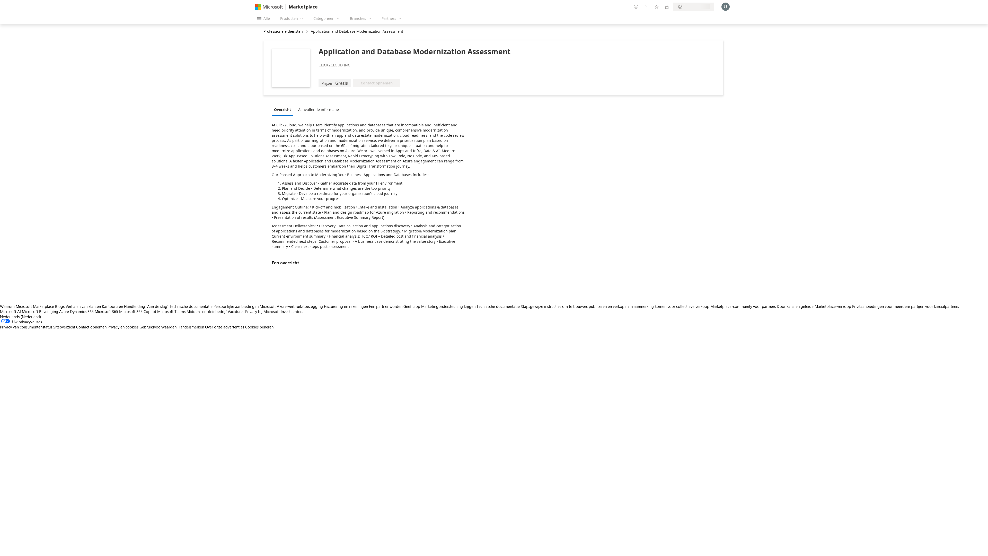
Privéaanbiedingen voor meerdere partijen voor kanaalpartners (905, 306)
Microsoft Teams (171, 311)
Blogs (60, 306)
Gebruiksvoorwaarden (158, 326)
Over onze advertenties (224, 326)
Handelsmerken (191, 326)
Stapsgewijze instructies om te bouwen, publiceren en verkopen (575, 306)
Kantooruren (112, 306)
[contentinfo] (307, 31)
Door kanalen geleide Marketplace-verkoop (814, 306)
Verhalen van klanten (83, 306)
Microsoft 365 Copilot (137, 311)
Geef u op (411, 306)
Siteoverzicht (64, 326)
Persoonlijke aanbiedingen (236, 306)
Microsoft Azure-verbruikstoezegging (292, 306)
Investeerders (292, 311)
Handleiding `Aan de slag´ (146, 306)
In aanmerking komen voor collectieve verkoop (669, 306)
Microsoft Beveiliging (40, 311)
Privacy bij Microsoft (262, 311)
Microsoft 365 (106, 311)
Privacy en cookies (123, 326)
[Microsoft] (269, 7)
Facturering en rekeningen (346, 306)
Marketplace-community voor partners (743, 306)
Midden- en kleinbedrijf (207, 311)
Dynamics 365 (82, 311)
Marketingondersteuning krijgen (448, 306)
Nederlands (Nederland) (20, 316)
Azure (64, 311)
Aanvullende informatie (318, 109)
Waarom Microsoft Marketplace (27, 306)
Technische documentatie (191, 306)
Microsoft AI (10, 311)
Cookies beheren (259, 326)
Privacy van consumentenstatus (26, 326)
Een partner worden (385, 306)
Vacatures (236, 311)
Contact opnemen (91, 326)
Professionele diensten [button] (283, 31)
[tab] (284, 109)
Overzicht (282, 109)
